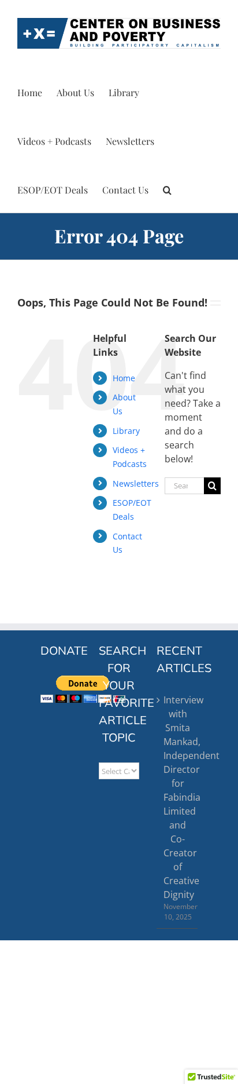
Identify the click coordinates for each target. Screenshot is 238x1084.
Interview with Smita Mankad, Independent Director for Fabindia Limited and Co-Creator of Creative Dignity (177, 797)
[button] (167, 188)
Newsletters (136, 483)
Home (124, 378)
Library (126, 430)
